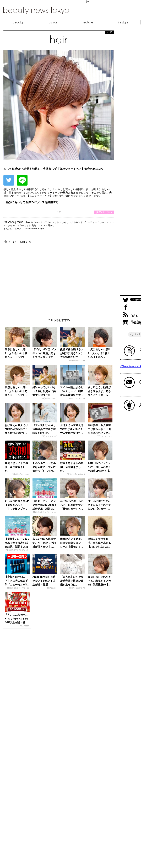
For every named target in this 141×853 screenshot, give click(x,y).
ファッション (104, 222)
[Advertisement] (58, 278)
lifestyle (122, 22)
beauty (18, 22)
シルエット (54, 222)
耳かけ (51, 225)
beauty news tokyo (34, 228)
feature (88, 22)
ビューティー (90, 222)
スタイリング (67, 222)
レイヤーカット (23, 225)
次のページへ (104, 212)
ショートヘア (41, 222)
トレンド (78, 222)
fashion (52, 22)
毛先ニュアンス (40, 225)
